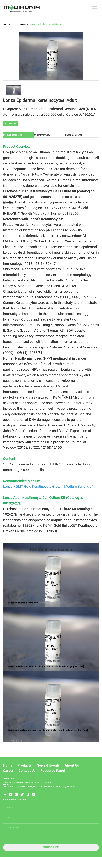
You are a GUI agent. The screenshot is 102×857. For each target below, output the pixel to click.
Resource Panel (52, 771)
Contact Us (26, 771)
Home (5, 24)
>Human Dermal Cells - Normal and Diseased (45, 24)
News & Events (48, 765)
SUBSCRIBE (51, 847)
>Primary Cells (22, 24)
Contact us (10, 123)
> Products (12, 24)
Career (8, 771)
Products (24, 765)
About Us (72, 765)
